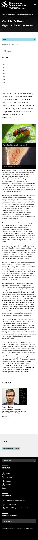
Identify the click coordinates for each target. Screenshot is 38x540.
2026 (4, 64)
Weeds (17, 448)
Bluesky (4, 488)
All (3, 61)
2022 (4, 77)
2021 (4, 80)
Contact (4, 416)
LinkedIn (8, 474)
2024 (4, 71)
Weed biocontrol (8, 448)
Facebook (9, 477)
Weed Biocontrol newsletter (25, 14)
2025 (4, 67)
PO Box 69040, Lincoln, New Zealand (18, 508)
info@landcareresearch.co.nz (15, 500)
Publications (11, 14)
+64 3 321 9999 (11, 504)
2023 (4, 74)
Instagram (9, 481)
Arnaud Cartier (7, 407)
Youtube (9, 485)
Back (4, 39)
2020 (4, 83)
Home (3, 14)
